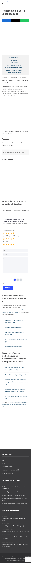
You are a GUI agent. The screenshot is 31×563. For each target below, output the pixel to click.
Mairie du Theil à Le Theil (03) (13, 327)
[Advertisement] (15, 39)
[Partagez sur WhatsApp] (24, 20)
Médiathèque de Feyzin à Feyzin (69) (15, 375)
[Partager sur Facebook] (6, 20)
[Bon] (8, 233)
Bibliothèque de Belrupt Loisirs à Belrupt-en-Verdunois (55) (15, 545)
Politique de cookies (7, 467)
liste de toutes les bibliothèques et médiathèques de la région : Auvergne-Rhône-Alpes (15, 404)
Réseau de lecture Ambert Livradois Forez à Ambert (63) (14, 538)
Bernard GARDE (5, 534)
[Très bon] (11, 233)
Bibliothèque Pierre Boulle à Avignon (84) (13, 526)
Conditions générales (8, 473)
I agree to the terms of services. (13, 283)
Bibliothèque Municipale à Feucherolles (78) (15, 495)
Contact (4, 463)
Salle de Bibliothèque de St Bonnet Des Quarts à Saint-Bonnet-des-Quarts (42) (16, 382)
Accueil (4, 460)
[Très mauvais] (4, 233)
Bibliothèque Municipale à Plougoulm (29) (14, 504)
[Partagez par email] (15, 20)
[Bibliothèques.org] (15, 3)
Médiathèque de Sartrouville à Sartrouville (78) (15, 531)
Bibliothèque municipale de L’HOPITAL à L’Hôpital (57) (13, 519)
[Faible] (6, 233)
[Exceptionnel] (13, 233)
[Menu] (3, 3)
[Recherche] (28, 3)
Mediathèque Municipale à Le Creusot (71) (14, 492)
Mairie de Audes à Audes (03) (13, 346)
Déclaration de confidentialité (10, 470)
